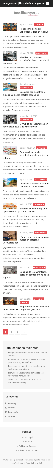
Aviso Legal (27, 437)
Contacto (27, 441)
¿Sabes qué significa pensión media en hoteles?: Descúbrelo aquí (26, 240)
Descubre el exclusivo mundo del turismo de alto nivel (34, 185)
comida (38, 25)
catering (40, 148)
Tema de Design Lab (34, 463)
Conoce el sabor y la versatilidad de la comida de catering (25, 155)
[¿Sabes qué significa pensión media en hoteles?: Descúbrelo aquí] (10, 236)
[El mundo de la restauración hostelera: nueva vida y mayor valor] (10, 119)
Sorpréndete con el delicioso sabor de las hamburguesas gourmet (26, 308)
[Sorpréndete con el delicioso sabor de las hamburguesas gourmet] (10, 301)
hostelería (25, 88)
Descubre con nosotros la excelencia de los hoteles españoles (24, 93)
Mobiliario (41, 53)
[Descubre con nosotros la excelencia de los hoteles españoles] (10, 87)
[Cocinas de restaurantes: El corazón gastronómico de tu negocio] (10, 270)
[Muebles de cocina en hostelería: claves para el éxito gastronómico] (10, 56)
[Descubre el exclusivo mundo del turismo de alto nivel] (10, 182)
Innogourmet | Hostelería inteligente (23, 3)
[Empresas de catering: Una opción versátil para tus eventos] (10, 206)
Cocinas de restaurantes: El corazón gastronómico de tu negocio (26, 275)
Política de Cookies (27, 446)
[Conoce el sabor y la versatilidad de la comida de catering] (10, 150)
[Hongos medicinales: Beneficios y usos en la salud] (10, 27)
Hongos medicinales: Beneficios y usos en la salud (34, 30)
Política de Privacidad (28, 450)
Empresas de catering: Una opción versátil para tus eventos (25, 210)
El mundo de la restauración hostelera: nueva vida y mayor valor (25, 125)
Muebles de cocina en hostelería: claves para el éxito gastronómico (26, 60)
